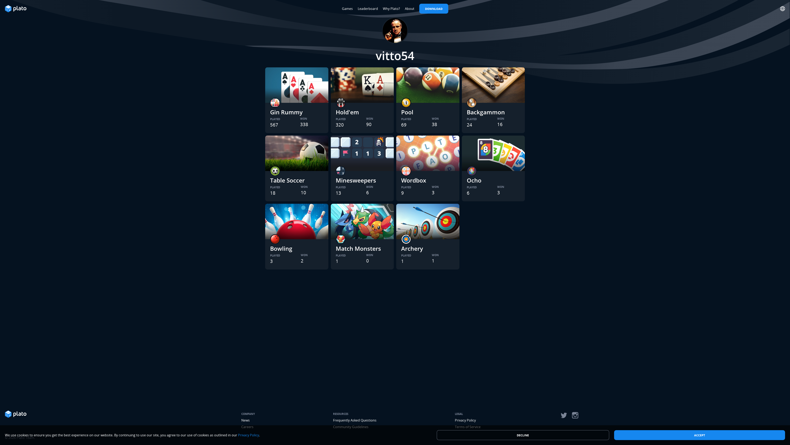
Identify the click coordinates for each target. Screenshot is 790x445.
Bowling (281, 248)
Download (434, 9)
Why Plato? (391, 8)
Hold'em (347, 112)
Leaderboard (368, 8)
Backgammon (486, 112)
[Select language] (782, 8)
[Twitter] (564, 415)
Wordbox (413, 180)
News (245, 420)
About (409, 8)
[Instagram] (575, 415)
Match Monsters (358, 248)
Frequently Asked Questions (354, 420)
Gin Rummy (286, 112)
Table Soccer (287, 180)
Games (347, 8)
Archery (412, 248)
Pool (407, 112)
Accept (699, 435)
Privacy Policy (465, 420)
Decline (523, 435)
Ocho (474, 180)
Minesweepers (356, 180)
